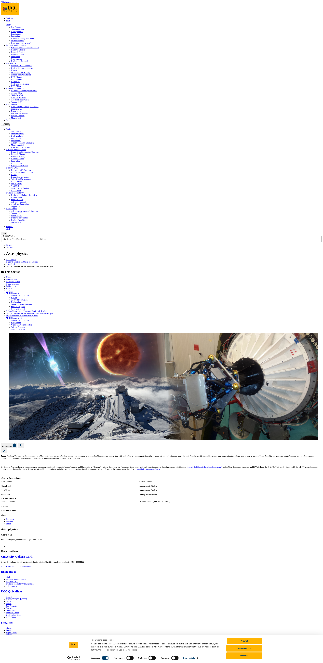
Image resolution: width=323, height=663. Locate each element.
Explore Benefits (17, 116)
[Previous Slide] (21, 445)
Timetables (10, 610)
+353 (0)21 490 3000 (9, 566)
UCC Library (16, 77)
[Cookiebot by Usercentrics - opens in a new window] (74, 658)
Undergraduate (17, 32)
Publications (11, 286)
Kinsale (14, 297)
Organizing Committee (20, 295)
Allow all (244, 641)
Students (9, 18)
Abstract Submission (19, 300)
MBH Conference (13, 293)
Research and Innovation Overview (25, 47)
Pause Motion (7, 446)
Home (8, 277)
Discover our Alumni (19, 113)
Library (9, 604)
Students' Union (12, 613)
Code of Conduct (18, 309)
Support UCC (16, 102)
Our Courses (16, 27)
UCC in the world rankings (22, 68)
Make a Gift (16, 118)
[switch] (130, 658)
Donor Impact (16, 111)
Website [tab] (9, 245)
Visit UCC (15, 82)
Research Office (17, 54)
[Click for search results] (45, 239)
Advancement (11, 586)
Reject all (244, 656)
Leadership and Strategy (20, 72)
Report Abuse (11, 632)
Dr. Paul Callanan (13, 282)
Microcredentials (17, 41)
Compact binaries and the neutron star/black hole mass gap (29, 313)
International (16, 36)
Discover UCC (12, 581)
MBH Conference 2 (14, 318)
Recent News (11, 279)
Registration (16, 302)
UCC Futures (16, 59)
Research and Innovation (16, 579)
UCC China (16, 86)
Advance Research (18, 97)
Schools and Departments (21, 75)
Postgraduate (16, 34)
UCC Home (11, 259)
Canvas (9, 608)
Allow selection (244, 648)
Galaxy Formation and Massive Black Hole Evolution (27, 311)
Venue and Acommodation (21, 304)
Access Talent (16, 93)
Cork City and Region (20, 84)
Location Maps (25, 566)
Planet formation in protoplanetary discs (22, 316)
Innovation (15, 57)
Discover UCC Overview (21, 66)
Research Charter (18, 50)
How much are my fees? (21, 43)
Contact (9, 601)
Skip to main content (9, 2)
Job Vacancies (16, 79)
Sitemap (9, 628)
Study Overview (17, 29)
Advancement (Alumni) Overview (24, 107)
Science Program (18, 307)
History (14, 70)
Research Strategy (18, 52)
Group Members (12, 284)
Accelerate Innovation (20, 100)
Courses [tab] (9, 247)
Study (8, 577)
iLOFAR (9, 291)
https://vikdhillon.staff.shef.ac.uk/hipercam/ (204, 467)
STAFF (9, 597)
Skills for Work (17, 95)
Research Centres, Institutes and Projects (22, 262)
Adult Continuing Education (22, 38)
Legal (8, 630)
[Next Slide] (4, 450)
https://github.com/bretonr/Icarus (147, 469)
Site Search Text (10, 239)
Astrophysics (11, 264)
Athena (9, 288)
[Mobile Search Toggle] (2, 125)
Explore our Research (19, 61)
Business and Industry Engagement (20, 584)
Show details (189, 658)
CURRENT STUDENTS (16, 599)
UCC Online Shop (13, 615)
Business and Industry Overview (24, 91)
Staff (8, 20)
